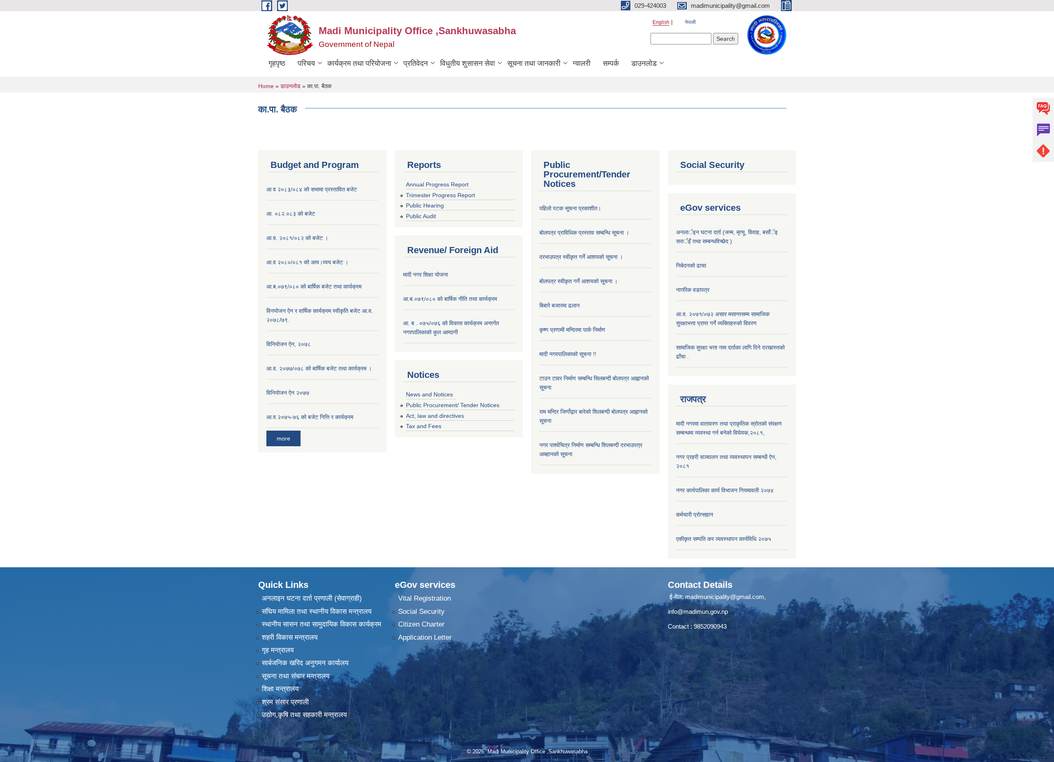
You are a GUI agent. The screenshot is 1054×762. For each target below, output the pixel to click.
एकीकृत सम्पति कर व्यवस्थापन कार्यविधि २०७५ (723, 539)
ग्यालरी (581, 63)
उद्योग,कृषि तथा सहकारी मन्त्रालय (304, 715)
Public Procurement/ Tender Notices (452, 405)
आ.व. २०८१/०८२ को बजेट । (297, 238)
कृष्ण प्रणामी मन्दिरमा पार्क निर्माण (572, 329)
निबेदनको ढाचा (691, 265)
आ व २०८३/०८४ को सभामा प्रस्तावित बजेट (311, 189)
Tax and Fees (423, 426)
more (283, 438)
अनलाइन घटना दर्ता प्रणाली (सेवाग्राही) (312, 598)
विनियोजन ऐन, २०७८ (288, 344)
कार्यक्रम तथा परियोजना (359, 63)
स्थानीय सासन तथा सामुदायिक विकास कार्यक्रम (321, 624)
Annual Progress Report (437, 184)
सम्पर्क (611, 63)
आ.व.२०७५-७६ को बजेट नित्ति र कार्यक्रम (309, 417)
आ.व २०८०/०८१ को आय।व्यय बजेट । (307, 262)
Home (266, 86)
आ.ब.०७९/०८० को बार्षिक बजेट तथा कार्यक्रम (313, 286)
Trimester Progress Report (440, 195)
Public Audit (421, 216)
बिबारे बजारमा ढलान (559, 305)
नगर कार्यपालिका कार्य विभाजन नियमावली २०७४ (725, 490)
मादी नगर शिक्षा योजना (425, 274)
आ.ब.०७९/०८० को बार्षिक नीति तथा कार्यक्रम (450, 299)
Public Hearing (425, 205)
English (661, 22)
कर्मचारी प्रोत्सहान (694, 514)
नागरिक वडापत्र (692, 290)
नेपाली (690, 22)
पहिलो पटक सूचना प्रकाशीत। (570, 208)
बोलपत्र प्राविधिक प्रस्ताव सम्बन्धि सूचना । (584, 232)
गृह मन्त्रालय (278, 650)
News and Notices (429, 394)
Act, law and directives (435, 415)
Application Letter (425, 637)
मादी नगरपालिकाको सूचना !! (567, 354)
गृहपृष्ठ (276, 63)
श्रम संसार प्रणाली (285, 702)
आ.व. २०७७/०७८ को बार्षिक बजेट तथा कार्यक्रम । (319, 368)
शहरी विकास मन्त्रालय (289, 637)
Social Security (421, 611)
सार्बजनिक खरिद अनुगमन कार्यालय (305, 663)
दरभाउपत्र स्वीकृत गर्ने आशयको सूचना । (581, 257)
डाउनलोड (644, 63)
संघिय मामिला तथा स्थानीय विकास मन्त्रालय (316, 611)
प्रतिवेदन (415, 63)
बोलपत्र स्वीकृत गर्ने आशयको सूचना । (578, 281)
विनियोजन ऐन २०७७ (287, 392)
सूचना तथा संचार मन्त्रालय (295, 676)
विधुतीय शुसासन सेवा (467, 63)
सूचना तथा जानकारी (533, 63)
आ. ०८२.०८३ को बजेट (290, 213)
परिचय (306, 63)
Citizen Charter (421, 624)
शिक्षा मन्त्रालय (280, 689)
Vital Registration (424, 598)
